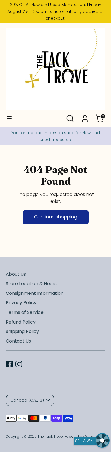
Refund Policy (21, 322)
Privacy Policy (21, 302)
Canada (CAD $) (27, 400)
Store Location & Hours (31, 283)
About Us (16, 274)
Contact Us (18, 341)
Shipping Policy (22, 331)
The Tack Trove (50, 436)
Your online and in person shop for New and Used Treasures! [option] (55, 136)
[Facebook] (9, 364)
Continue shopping (55, 217)
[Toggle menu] (9, 118)
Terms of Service (25, 312)
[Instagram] (18, 364)
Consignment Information (34, 293)
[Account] (85, 116)
